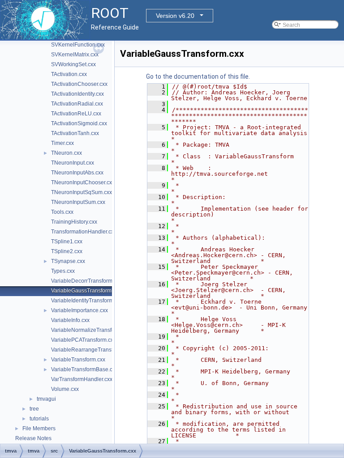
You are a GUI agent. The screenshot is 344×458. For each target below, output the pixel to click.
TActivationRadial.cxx (77, 104)
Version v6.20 (175, 15)
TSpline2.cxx (66, 251)
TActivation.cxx (69, 74)
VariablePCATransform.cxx (83, 340)
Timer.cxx (62, 143)
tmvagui (46, 399)
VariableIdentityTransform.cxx (87, 300)
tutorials (39, 419)
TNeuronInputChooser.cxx (83, 182)
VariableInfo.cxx (70, 320)
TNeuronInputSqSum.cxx (81, 192)
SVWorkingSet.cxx (73, 64)
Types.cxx (63, 271)
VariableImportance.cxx (79, 310)
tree (34, 409)
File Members (39, 428)
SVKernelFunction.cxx (78, 45)
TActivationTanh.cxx (75, 133)
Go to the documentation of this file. (198, 76)
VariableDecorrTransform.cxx (86, 281)
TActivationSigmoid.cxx (79, 123)
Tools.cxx (62, 212)
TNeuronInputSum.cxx (78, 202)
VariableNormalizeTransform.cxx (90, 330)
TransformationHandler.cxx (83, 232)
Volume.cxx (65, 389)
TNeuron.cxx (66, 153)
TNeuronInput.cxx (72, 163)
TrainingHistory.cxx (74, 222)
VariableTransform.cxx (78, 359)
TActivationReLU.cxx (76, 113)
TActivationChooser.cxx (79, 84)
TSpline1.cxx (66, 241)
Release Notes (33, 438)
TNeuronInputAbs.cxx (77, 173)
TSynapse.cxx (68, 261)
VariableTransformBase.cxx (84, 369)
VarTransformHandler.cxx (81, 379)
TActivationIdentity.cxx (77, 94)
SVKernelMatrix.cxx (75, 54)
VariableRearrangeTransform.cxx (91, 350)
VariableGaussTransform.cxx (86, 291)
